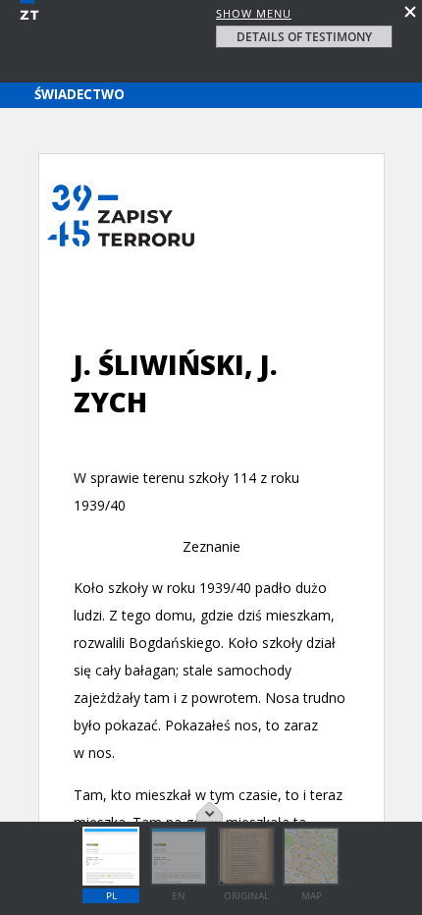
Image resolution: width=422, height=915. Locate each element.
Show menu (253, 13)
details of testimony (304, 36)
